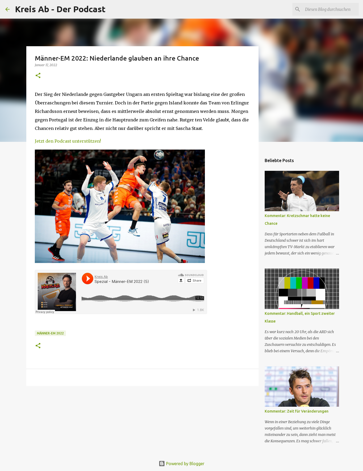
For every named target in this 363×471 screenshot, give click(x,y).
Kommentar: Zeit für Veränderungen (296, 411)
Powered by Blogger (184, 463)
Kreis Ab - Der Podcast (60, 9)
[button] (38, 75)
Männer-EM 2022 (50, 333)
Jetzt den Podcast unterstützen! (68, 141)
